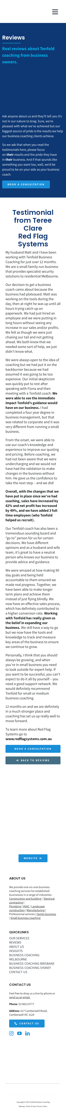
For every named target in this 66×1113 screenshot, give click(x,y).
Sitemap (22, 1106)
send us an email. (19, 997)
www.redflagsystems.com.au (29, 738)
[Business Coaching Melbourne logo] (12, 10)
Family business (46, 914)
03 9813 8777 (26, 1004)
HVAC (26, 906)
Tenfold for (14, 693)
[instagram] (11, 1033)
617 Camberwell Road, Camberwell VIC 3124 (28, 1013)
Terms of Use (30, 1106)
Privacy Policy (41, 1106)
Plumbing (15, 906)
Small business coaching (25, 918)
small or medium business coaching (27, 695)
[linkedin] (27, 1033)
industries (45, 895)
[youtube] (19, 1033)
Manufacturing (36, 910)
